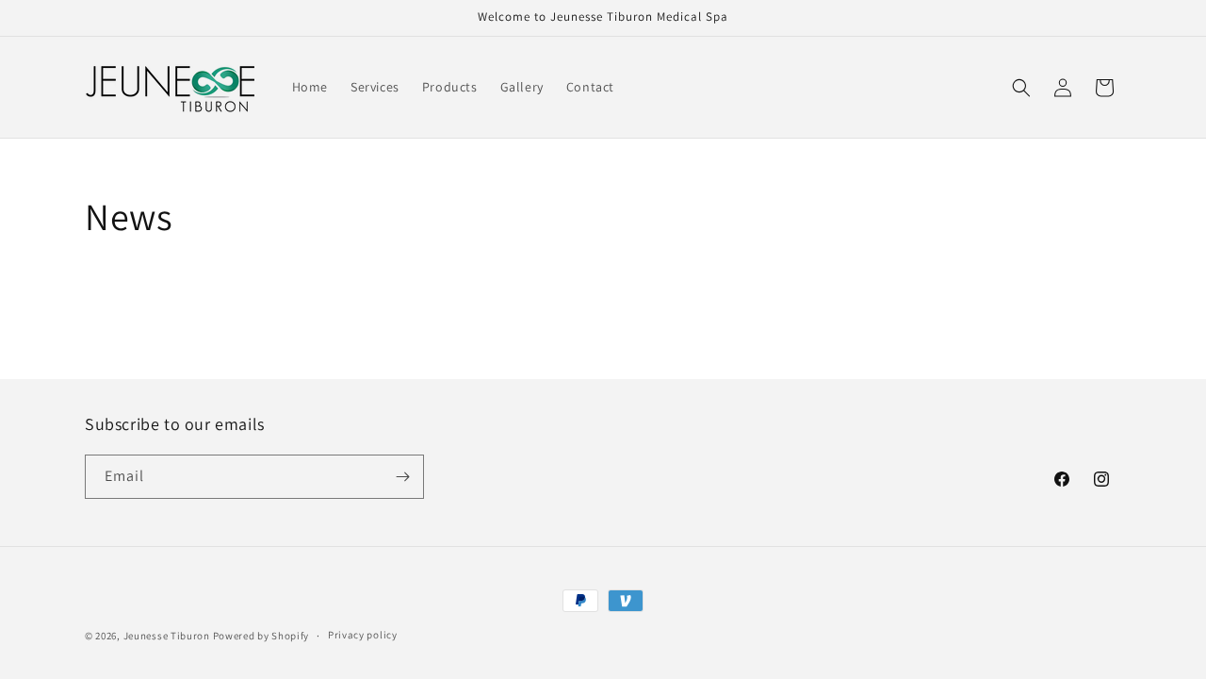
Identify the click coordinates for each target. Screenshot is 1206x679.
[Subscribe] (402, 477)
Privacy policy (363, 634)
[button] (1021, 87)
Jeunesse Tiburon (166, 635)
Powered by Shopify (261, 635)
